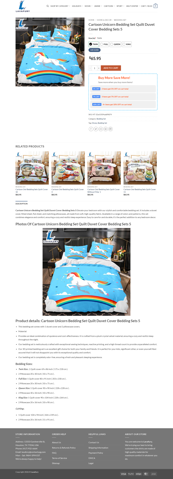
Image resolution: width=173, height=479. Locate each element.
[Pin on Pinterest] (105, 129)
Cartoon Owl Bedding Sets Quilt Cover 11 (140, 190)
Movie (88, 6)
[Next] (157, 176)
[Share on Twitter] (96, 129)
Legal (91, 463)
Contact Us (94, 442)
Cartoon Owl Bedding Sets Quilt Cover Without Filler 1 (103, 190)
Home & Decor (104, 20)
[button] (149, 6)
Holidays (76, 6)
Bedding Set (120, 20)
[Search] (48, 6)
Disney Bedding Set (99, 123)
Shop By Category (59, 6)
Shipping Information (98, 447)
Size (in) (92, 38)
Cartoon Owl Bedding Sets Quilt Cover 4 (67, 190)
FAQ (54, 452)
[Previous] (16, 176)
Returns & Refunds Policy (64, 447)
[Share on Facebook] (91, 129)
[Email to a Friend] (101, 129)
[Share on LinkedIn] (110, 129)
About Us (56, 442)
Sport (119, 6)
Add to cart (111, 68)
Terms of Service (59, 458)
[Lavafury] (29, 6)
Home (91, 20)
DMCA (92, 458)
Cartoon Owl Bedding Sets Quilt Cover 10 (32, 190)
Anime (97, 6)
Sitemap (56, 463)
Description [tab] (22, 204)
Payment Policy (96, 452)
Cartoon (108, 6)
